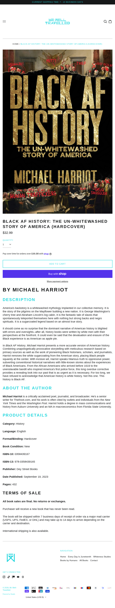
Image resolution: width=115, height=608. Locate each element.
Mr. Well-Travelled (10, 589)
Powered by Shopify (9, 594)
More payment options (57, 281)
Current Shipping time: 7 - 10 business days (57, 2)
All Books (84, 560)
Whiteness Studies (102, 556)
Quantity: (8, 240)
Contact (94, 560)
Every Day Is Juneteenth (79, 556)
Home (16, 44)
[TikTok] (8, 577)
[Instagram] (4, 577)
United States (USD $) (35, 597)
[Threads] (23, 577)
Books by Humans (68, 560)
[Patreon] (13, 577)
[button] (105, 21)
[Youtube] (18, 577)
